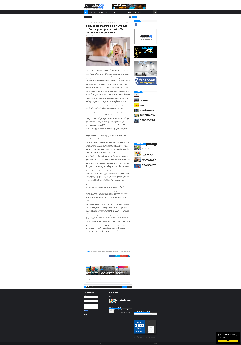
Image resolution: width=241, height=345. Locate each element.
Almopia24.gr (88, 251)
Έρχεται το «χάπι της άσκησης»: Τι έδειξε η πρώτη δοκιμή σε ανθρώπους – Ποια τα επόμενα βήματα (92, 271)
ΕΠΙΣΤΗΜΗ (149, 17)
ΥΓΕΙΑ (89, 22)
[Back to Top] (156, 343)
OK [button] (228, 340)
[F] (155, 343)
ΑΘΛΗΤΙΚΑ (107, 12)
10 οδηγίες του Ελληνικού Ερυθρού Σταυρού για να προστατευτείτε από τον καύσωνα (121, 271)
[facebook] (155, 1)
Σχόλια (151, 143)
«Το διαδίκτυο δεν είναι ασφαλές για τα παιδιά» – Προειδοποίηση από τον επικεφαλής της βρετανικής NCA (149, 159)
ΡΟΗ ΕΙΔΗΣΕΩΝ (140, 143)
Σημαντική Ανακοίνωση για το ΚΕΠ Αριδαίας (133, 17)
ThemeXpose (103, 343)
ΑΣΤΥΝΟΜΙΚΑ (123, 12)
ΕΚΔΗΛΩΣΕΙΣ (115, 12)
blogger (124, 286)
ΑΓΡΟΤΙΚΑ (101, 12)
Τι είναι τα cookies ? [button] (222, 337)
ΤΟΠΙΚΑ (90, 12)
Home (87, 22)
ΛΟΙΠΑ (129, 12)
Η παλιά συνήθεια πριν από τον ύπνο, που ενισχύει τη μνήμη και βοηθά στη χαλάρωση (107, 272)
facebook (129, 286)
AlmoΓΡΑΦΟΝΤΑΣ (137, 12)
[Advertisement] (108, 261)
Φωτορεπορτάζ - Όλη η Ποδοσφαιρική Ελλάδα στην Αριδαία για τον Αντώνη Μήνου (147, 120)
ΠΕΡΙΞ (95, 12)
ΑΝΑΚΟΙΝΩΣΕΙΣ (121, 17)
